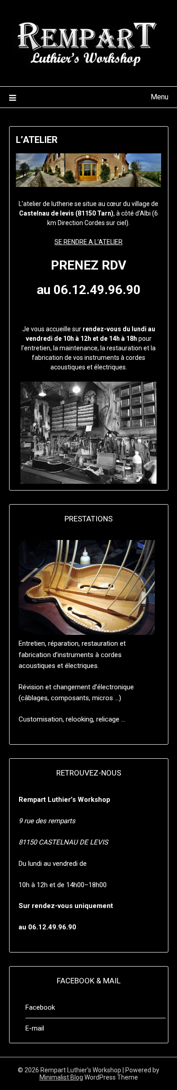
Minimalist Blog (61, 1077)
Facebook (40, 1007)
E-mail (34, 1028)
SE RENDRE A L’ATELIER (88, 241)
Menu (159, 97)
